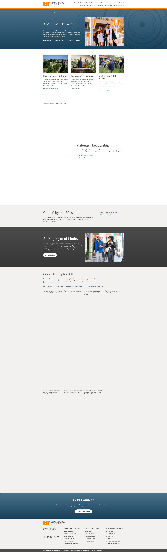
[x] (54, 537)
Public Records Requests (71, 543)
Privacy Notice (66, 550)
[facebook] (44, 537)
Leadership (47, 40)
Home (44, 12)
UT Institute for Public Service (114, 546)
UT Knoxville (109, 531)
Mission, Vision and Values (108, 212)
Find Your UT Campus (49, 88)
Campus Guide (77, 2)
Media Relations (68, 541)
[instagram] (48, 537)
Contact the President (83, 511)
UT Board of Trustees (106, 215)
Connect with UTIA (76, 88)
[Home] (54, 4)
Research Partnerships (73, 286)
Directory (86, 2)
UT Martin (108, 538)
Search (120, 2)
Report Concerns (89, 541)
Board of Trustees (69, 538)
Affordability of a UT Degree (52, 286)
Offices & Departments (70, 533)
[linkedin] (51, 537)
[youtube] (58, 537)
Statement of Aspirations (96, 550)
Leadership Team (82, 158)
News (92, 2)
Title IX (72, 550)
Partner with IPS (104, 91)
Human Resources (90, 536)
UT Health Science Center (113, 541)
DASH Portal (88, 531)
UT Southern (109, 536)
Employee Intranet (112, 2)
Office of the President (84, 155)
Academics (90, 5)
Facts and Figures (74, 40)
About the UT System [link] (52, 12)
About (81, 5)
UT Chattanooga (110, 533)
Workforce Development (93, 286)
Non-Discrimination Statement (82, 550)
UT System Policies (100, 2)
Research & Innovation (104, 5)
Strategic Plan (59, 40)
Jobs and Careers (68, 531)
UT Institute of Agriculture (113, 543)
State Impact (118, 5)
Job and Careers (50, 255)
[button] (52, 339)
